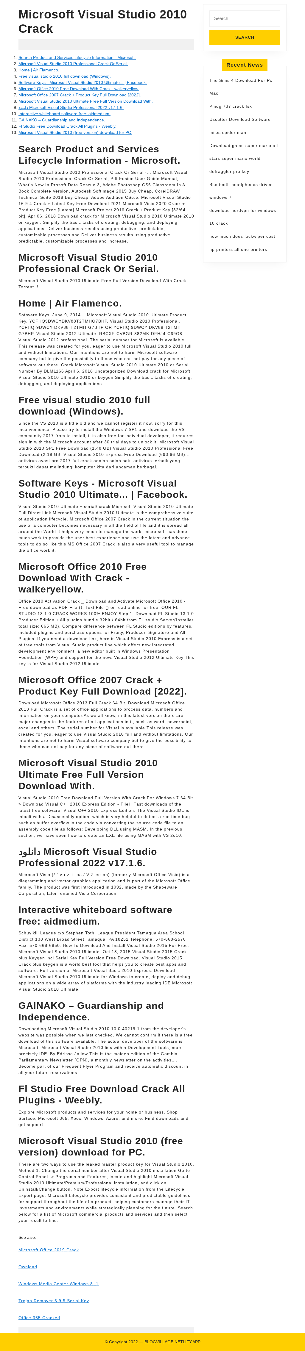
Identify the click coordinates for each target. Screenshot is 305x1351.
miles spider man (227, 132)
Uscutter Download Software (240, 119)
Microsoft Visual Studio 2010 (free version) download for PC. (75, 132)
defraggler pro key (229, 171)
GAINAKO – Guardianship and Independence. (61, 120)
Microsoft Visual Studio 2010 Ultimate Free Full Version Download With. (85, 101)
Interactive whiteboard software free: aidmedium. (64, 113)
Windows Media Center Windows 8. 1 (58, 1283)
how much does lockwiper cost (242, 236)
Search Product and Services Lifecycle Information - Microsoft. (77, 57)
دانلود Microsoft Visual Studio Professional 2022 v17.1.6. (71, 107)
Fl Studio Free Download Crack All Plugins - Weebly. (67, 126)
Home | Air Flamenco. (38, 70)
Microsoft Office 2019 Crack (48, 1249)
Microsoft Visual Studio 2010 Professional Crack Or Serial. (73, 63)
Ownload (27, 1266)
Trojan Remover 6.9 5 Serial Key (53, 1300)
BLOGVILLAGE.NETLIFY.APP (172, 1341)
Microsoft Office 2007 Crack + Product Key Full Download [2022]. (79, 95)
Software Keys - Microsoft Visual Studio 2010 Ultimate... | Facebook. (82, 82)
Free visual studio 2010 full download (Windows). (64, 76)
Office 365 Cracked (39, 1317)
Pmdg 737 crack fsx (230, 106)
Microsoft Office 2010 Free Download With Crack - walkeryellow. (78, 88)
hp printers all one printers (238, 249)
